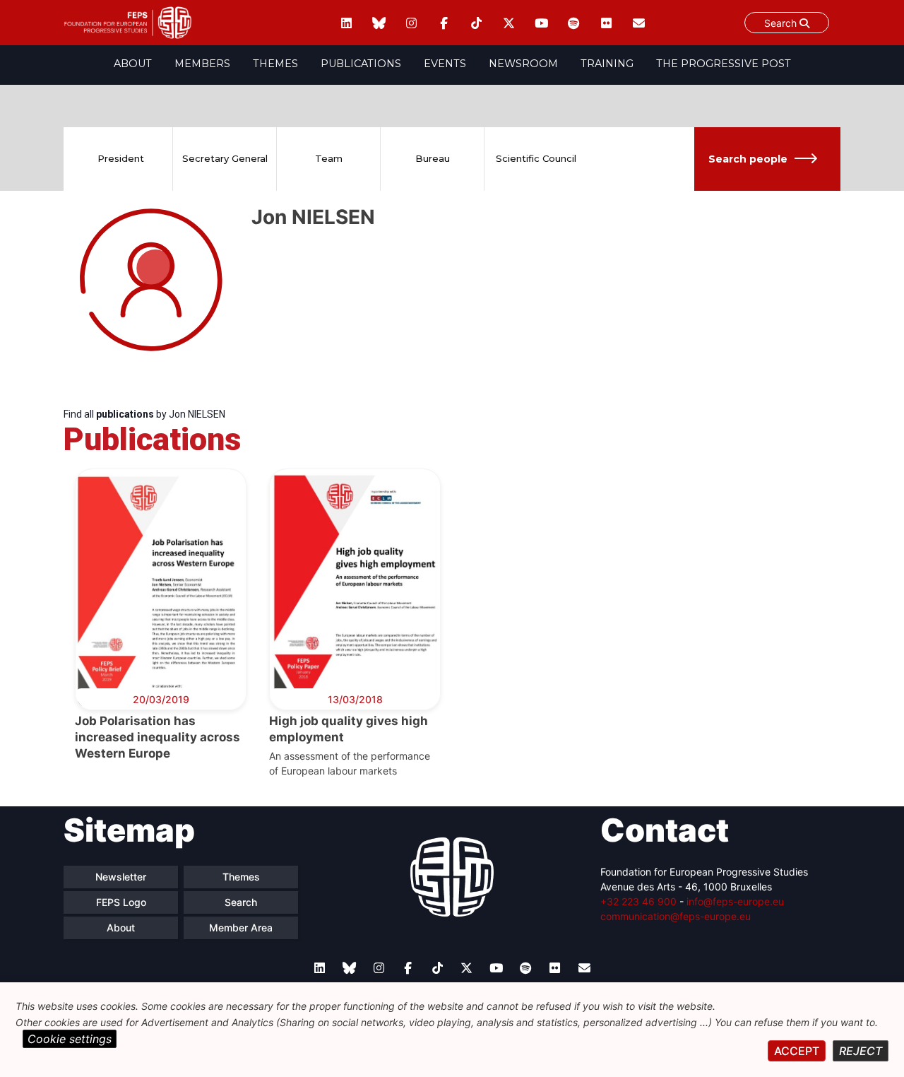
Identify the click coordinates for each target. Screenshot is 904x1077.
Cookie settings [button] (70, 1039)
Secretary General (225, 158)
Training (607, 63)
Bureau (432, 158)
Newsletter (120, 877)
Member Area (241, 928)
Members (202, 63)
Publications (361, 63)
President (120, 158)
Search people (747, 159)
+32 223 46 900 (638, 901)
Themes (275, 63)
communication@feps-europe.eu (675, 916)
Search (781, 23)
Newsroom (523, 63)
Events (445, 63)
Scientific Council (536, 158)
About (133, 63)
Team (329, 158)
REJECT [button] (860, 1051)
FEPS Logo (121, 902)
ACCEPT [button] (796, 1051)
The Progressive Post (723, 63)
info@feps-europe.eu (735, 901)
